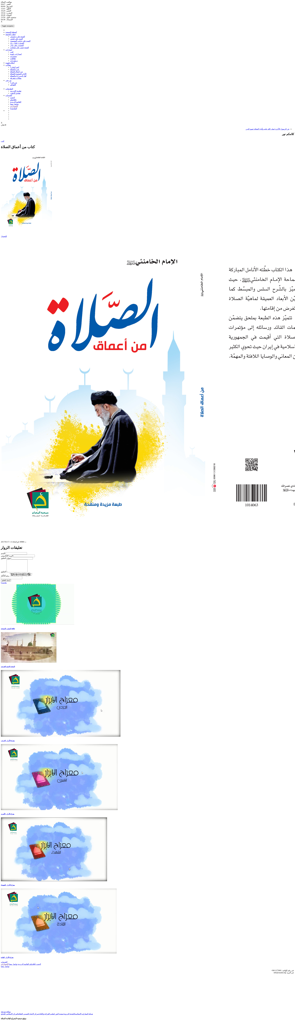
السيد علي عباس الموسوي (20, 41)
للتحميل (4, 236)
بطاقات (13, 58)
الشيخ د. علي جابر (17, 45)
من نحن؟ (13, 83)
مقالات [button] (8, 65)
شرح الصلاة (14, 69)
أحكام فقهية (10, 63)
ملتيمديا (4, 583)
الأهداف (13, 85)
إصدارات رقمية (16, 54)
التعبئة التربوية (69, 1014)
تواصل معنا (14, 104)
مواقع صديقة (6, 1012)
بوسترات (13, 56)
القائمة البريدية (15, 102)
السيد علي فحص (16, 39)
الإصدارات (14, 106)
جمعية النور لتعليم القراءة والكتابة (51, 1014)
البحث (12, 98)
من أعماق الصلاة (16, 72)
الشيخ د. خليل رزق (17, 43)
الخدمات (4, 962)
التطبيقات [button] (9, 89)
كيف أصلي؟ (14, 67)
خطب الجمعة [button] (11, 34)
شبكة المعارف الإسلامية (84, 1014)
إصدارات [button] (9, 50)
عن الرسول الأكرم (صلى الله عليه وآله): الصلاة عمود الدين (267, 129)
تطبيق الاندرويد (15, 91)
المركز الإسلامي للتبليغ (9, 1014)
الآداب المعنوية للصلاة (18, 74)
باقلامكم (13, 100)
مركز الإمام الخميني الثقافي (28, 1014)
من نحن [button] (8, 80)
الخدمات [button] (9, 95)
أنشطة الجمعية (11, 32)
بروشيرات (14, 61)
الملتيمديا (13, 108)
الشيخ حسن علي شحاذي (19, 48)
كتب (11, 52)
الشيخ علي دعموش (17, 37)
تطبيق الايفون (15, 93)
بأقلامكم (32, 964)
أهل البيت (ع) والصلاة (18, 76)
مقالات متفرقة (15, 78)
